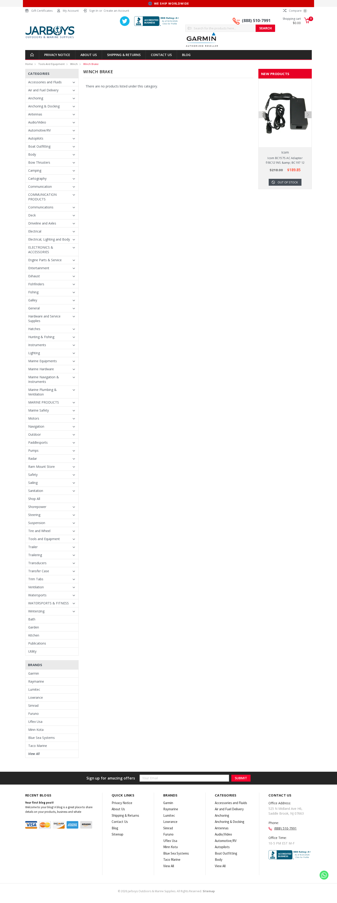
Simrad (33, 705)
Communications (40, 207)
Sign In (93, 10)
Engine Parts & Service (45, 260)
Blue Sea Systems (41, 737)
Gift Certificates (42, 10)
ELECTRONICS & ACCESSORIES (40, 249)
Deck (32, 215)
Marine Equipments (42, 361)
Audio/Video (37, 122)
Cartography (37, 178)
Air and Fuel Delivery (43, 90)
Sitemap (117, 834)
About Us (88, 55)
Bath (31, 619)
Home (29, 64)
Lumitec (34, 689)
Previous (262, 114)
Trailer (33, 547)
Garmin (33, 673)
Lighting (34, 353)
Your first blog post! (39, 803)
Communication (40, 186)
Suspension (36, 523)
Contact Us (161, 55)
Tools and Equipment (51, 64)
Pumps (33, 450)
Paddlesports (38, 442)
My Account (71, 10)
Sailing (33, 482)
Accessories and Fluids (45, 82)
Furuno (33, 713)
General (34, 308)
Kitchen (33, 635)
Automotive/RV (39, 130)
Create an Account (116, 10)
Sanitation (35, 490)
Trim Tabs (35, 579)
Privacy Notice (57, 55)
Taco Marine (37, 745)
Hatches (34, 329)
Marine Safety (38, 410)
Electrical (34, 231)
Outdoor (34, 434)
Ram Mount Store (41, 466)
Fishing (33, 292)
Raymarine (36, 681)
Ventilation (36, 587)
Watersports (37, 595)
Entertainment (38, 268)
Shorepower (37, 507)
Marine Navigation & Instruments (43, 379)
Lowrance (35, 697)
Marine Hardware (41, 369)
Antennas (35, 114)
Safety (33, 474)
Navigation (36, 426)
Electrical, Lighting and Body (49, 239)
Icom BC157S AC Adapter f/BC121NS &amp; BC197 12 (285, 160)
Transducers (37, 563)
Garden (33, 627)
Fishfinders (36, 284)
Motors (33, 418)
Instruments (37, 345)
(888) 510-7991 (256, 20)
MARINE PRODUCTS (43, 402)
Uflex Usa (35, 721)
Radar (32, 458)
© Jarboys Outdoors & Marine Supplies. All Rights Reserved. (166, 891)
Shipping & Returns (124, 55)
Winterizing (36, 611)
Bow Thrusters (39, 162)
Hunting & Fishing (41, 337)
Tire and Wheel (39, 531)
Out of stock (288, 182)
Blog (186, 55)
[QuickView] (281, 113)
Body (32, 154)
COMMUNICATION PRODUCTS (42, 196)
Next (308, 114)
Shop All (34, 498)
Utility (32, 651)
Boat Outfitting (39, 146)
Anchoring (35, 98)
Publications (37, 643)
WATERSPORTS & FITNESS (48, 603)
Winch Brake (91, 64)
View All (34, 754)
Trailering (35, 555)
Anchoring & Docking (44, 106)
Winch (74, 64)
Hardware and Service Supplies (44, 318)
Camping (34, 170)
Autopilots (35, 138)
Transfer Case (38, 571)
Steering (34, 515)
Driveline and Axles (42, 223)
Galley (32, 300)
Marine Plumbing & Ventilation (42, 391)
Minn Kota (36, 729)
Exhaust (34, 276)
